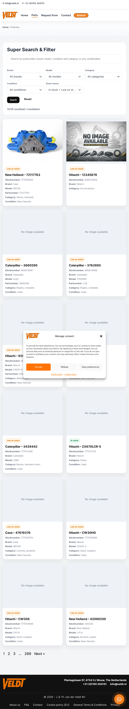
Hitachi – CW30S (17, 619)
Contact (66, 15)
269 (28, 654)
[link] (33, 162)
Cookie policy (57, 374)
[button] (101, 336)
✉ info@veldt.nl (11, 3)
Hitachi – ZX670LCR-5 (85, 446)
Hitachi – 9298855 (18, 356)
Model (49, 70)
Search (81, 15)
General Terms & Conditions (90, 704)
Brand (10, 70)
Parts (34, 15)
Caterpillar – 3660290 (21, 265)
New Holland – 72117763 (22, 175)
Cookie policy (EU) (58, 704)
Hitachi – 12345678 (83, 175)
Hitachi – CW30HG (82, 533)
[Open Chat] (119, 699)
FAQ (26, 704)
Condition (12, 83)
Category (89, 70)
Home (24, 15)
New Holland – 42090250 (87, 619)
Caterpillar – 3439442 (21, 446)
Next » (39, 654)
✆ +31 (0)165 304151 (33, 3)
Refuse (64, 367)
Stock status (52, 83)
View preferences (90, 367)
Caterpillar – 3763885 (85, 265)
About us (14, 704)
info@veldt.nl (118, 684)
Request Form (49, 15)
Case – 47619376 (18, 533)
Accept (38, 367)
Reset (27, 99)
